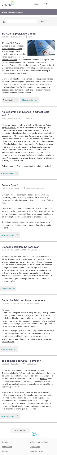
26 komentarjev (7, 235)
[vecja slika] (41, 48)
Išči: (4, 22)
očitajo (22, 78)
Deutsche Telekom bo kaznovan (20, 247)
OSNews (6, 194)
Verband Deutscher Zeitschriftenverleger (19, 65)
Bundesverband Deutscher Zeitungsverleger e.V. (28, 66)
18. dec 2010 (14, 36)
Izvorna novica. (8, 281)
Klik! (34, 408)
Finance (5, 256)
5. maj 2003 (15, 303)
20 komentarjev (7, 416)
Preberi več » (8, 100)
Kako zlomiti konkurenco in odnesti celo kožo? (25, 113)
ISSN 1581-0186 (36, 451)
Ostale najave (31, 364)
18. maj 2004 (12, 188)
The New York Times (11, 43)
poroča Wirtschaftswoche (13, 58)
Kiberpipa (28, 118)
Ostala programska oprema (35, 188)
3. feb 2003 (14, 364)
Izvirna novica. (8, 341)
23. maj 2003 (15, 250)
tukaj (33, 157)
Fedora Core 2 (10, 185)
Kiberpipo (50, 157)
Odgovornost (7, 446)
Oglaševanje (35, 446)
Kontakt (5, 451)
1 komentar (6, 288)
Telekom (12, 272)
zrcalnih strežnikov (18, 224)
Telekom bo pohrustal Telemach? (21, 361)
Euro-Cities (22, 73)
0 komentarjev (28, 100)
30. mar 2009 (12, 118)
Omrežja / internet (34, 250)
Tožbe (30, 36)
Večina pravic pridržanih (39, 442)
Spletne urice (7, 166)
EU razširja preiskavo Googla (19, 33)
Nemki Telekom (36, 256)
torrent (5, 227)
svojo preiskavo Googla (12, 48)
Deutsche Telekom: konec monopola (23, 300)
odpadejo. (31, 166)
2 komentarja (6, 349)
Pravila (5, 442)
